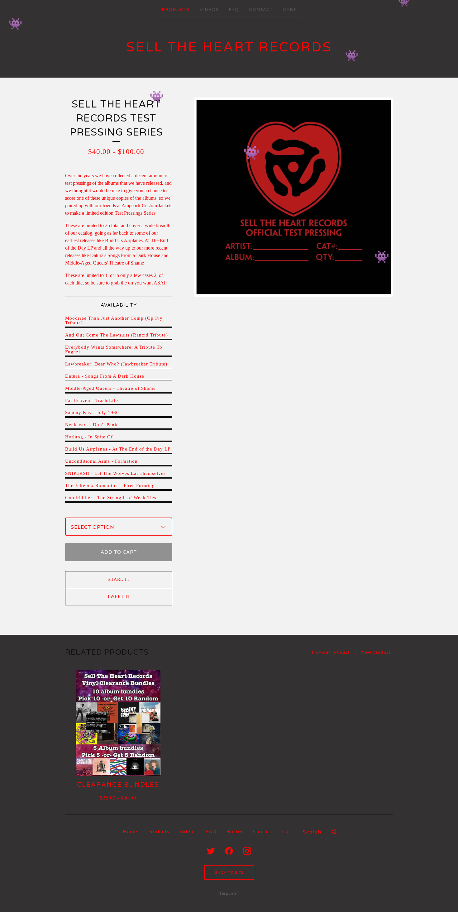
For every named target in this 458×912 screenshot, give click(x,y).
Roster (235, 831)
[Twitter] (211, 850)
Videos (209, 9)
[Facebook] (229, 850)
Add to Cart (119, 552)
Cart (289, 9)
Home (130, 831)
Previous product (331, 652)
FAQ (234, 9)
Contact (261, 9)
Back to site (229, 872)
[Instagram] (247, 850)
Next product (375, 652)
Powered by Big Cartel (229, 893)
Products (176, 9)
